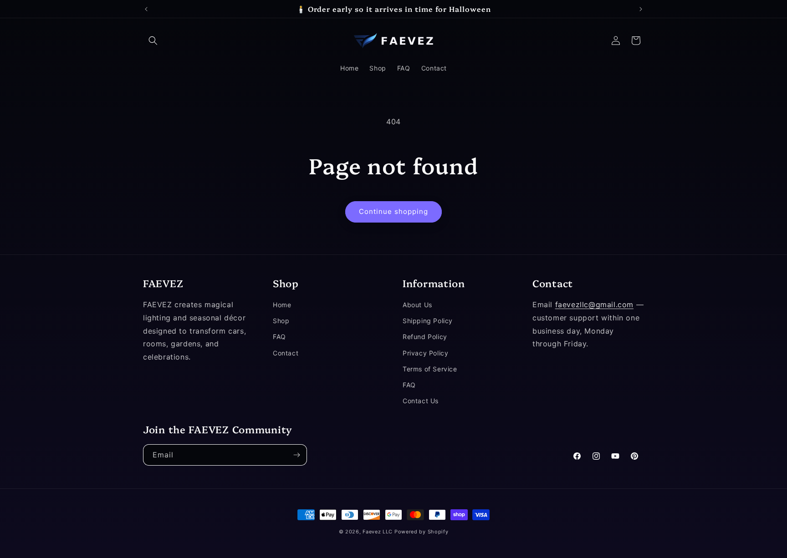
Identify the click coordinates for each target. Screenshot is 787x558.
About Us (417, 305)
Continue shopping (393, 211)
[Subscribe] (296, 455)
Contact (285, 353)
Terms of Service (430, 369)
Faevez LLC (378, 531)
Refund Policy (425, 337)
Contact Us (421, 401)
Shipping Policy (428, 321)
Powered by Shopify (421, 531)
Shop (281, 321)
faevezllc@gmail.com (594, 304)
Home (282, 305)
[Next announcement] (641, 9)
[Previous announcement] (146, 9)
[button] (153, 40)
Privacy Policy (425, 353)
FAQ (279, 337)
